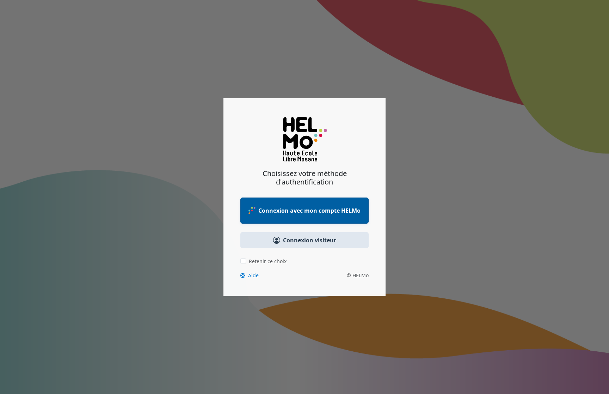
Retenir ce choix (268, 261)
